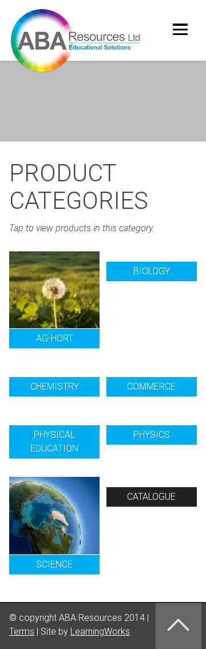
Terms (21, 631)
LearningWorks (100, 631)
